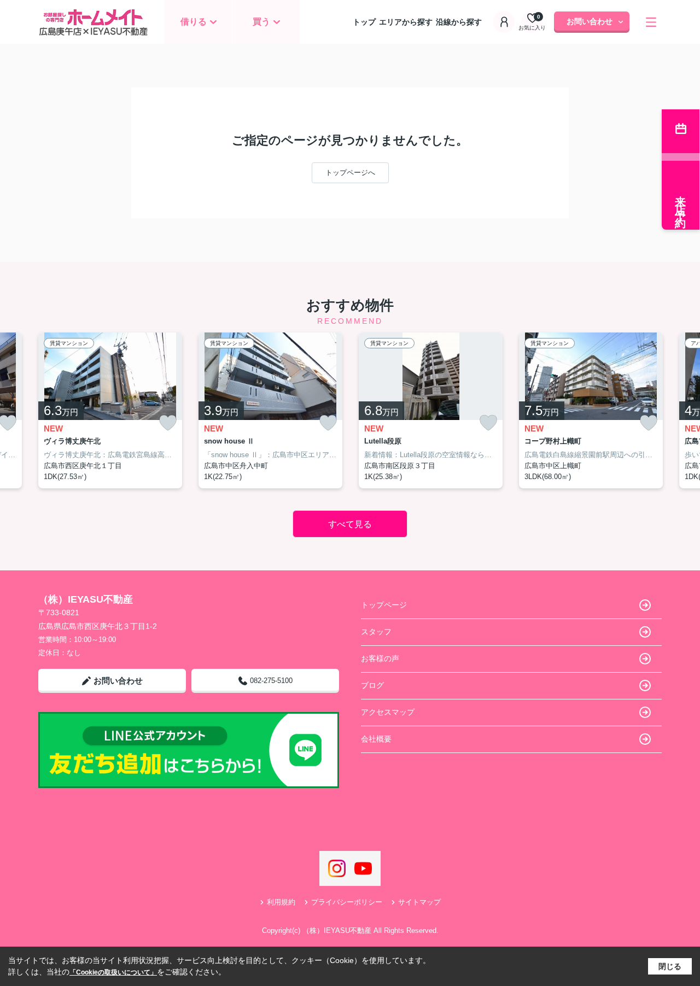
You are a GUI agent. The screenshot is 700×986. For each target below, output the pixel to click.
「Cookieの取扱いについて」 (113, 972)
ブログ (372, 685)
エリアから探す (406, 21)
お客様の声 (380, 658)
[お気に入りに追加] (168, 423)
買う (261, 21)
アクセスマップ (388, 712)
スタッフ (376, 631)
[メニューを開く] (651, 22)
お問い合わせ (589, 21)
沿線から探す (459, 21)
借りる (193, 21)
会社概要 (376, 738)
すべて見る (350, 524)
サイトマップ (419, 902)
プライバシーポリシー (346, 902)
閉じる (669, 966)
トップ (364, 21)
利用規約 (281, 902)
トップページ (384, 604)
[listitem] (110, 410)
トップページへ (350, 172)
